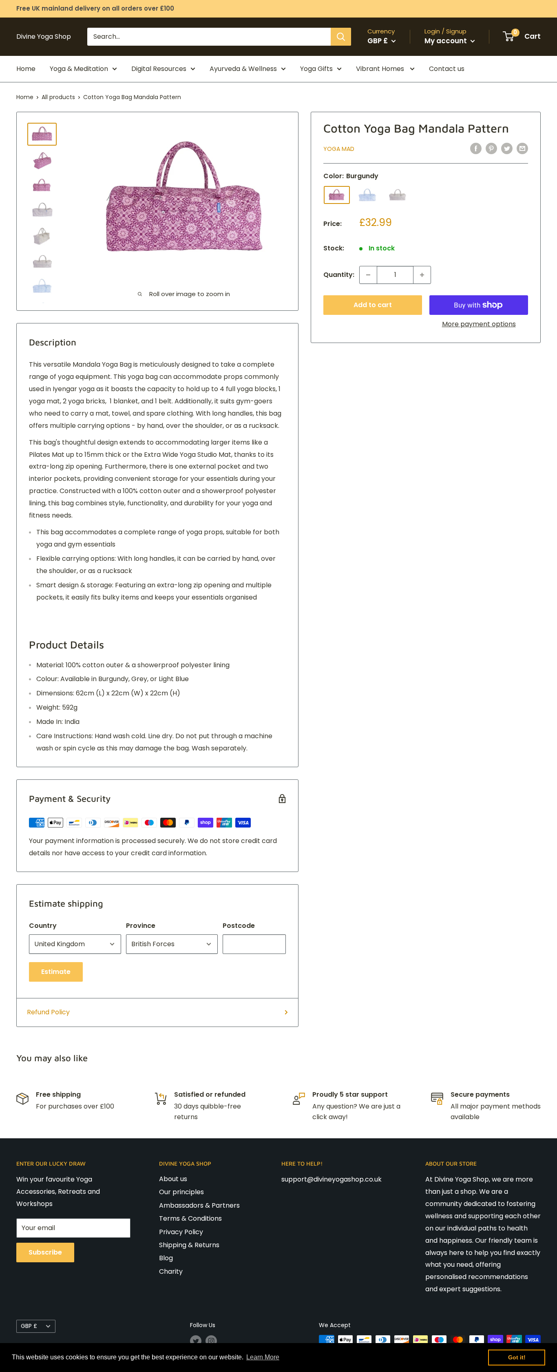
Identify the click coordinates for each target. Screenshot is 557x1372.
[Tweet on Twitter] (507, 148)
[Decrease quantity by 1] (368, 274)
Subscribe (45, 1252)
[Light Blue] (367, 195)
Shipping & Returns (189, 1245)
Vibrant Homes (381, 68)
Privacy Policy (181, 1232)
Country (43, 925)
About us (173, 1179)
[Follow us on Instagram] (211, 1340)
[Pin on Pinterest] (491, 148)
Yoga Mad (338, 149)
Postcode (239, 925)
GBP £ (29, 1326)
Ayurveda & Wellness (243, 68)
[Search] (341, 37)
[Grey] (397, 195)
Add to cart (373, 305)
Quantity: (338, 274)
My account (446, 41)
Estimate (56, 971)
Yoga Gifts (316, 68)
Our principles (181, 1192)
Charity (171, 1271)
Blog (166, 1258)
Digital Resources (158, 68)
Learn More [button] (262, 1357)
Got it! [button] (517, 1357)
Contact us (446, 68)
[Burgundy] (337, 195)
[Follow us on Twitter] (195, 1340)
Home (25, 68)
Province (140, 925)
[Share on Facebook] (476, 148)
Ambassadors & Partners (199, 1205)
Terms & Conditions (190, 1218)
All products (58, 97)
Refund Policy (48, 1012)
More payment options (479, 324)
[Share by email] (522, 148)
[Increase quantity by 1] (422, 274)
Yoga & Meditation (79, 68)
